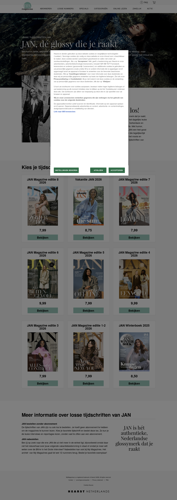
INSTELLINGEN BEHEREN (66, 170)
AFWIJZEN (98, 170)
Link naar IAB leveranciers (64, 111)
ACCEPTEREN (117, 170)
